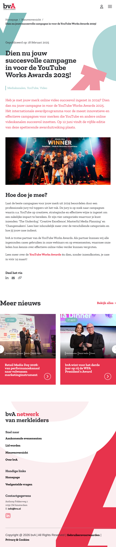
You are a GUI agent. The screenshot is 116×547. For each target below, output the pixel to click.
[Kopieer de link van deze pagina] (20, 278)
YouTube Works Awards (45, 254)
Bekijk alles (105, 303)
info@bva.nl (14, 509)
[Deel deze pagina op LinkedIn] (7, 278)
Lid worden (12, 445)
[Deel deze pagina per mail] (13, 278)
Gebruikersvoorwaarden (83, 535)
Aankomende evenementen (23, 438)
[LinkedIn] (8, 515)
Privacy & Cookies (17, 540)
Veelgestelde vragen (18, 484)
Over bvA (11, 460)
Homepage (11, 19)
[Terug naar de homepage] (9, 6)
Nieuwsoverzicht (31, 19)
